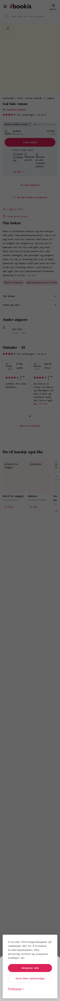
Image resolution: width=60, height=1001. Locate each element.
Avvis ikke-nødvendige (30, 978)
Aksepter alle (30, 968)
